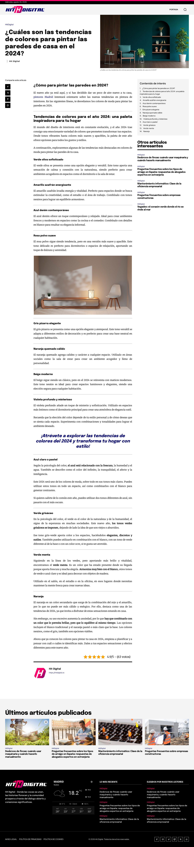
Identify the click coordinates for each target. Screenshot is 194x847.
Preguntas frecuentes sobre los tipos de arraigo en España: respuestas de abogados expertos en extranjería (161, 172)
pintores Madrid (43, 96)
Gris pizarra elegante (150, 109)
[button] (185, 9)
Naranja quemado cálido (152, 113)
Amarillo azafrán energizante (154, 100)
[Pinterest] (7, 99)
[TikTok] (168, 839)
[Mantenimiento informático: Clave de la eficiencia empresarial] (120, 732)
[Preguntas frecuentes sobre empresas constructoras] (167, 732)
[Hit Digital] (40, 673)
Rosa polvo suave (150, 106)
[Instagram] (162, 839)
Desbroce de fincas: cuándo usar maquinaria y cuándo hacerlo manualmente (23, 754)
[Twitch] (174, 839)
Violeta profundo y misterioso (155, 119)
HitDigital (9, 25)
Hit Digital (14, 61)
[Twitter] (7, 93)
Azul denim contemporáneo (154, 103)
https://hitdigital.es (56, 673)
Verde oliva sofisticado (152, 97)
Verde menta (148, 128)
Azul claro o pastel (150, 122)
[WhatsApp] (7, 105)
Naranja (146, 131)
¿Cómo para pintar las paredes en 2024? (158, 88)
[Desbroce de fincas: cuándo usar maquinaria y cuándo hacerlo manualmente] (27, 732)
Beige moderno (149, 116)
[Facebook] (7, 86)
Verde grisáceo (149, 125)
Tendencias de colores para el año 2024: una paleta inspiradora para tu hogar (162, 92)
